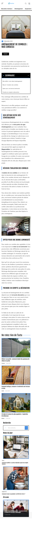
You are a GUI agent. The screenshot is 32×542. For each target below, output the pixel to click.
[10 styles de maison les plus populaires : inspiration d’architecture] (16, 402)
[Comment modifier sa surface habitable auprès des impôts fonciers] (16, 447)
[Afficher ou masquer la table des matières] (22, 75)
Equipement (4, 491)
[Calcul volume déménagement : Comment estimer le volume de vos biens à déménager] (16, 508)
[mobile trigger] (3, 3)
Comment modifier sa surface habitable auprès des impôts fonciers (15, 463)
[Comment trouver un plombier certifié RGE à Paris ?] (16, 478)
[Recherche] (26, 3)
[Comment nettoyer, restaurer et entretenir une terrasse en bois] (16, 375)
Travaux (5, 54)
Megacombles (6, 149)
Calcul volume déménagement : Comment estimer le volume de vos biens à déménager (16, 511)
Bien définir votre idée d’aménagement (12, 81)
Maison (3, 418)
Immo (3, 460)
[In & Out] (11, 3)
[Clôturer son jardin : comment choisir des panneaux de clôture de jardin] (16, 347)
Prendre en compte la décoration (11, 92)
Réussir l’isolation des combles (10, 85)
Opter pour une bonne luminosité (11, 88)
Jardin (3, 390)
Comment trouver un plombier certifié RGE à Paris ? (13, 494)
